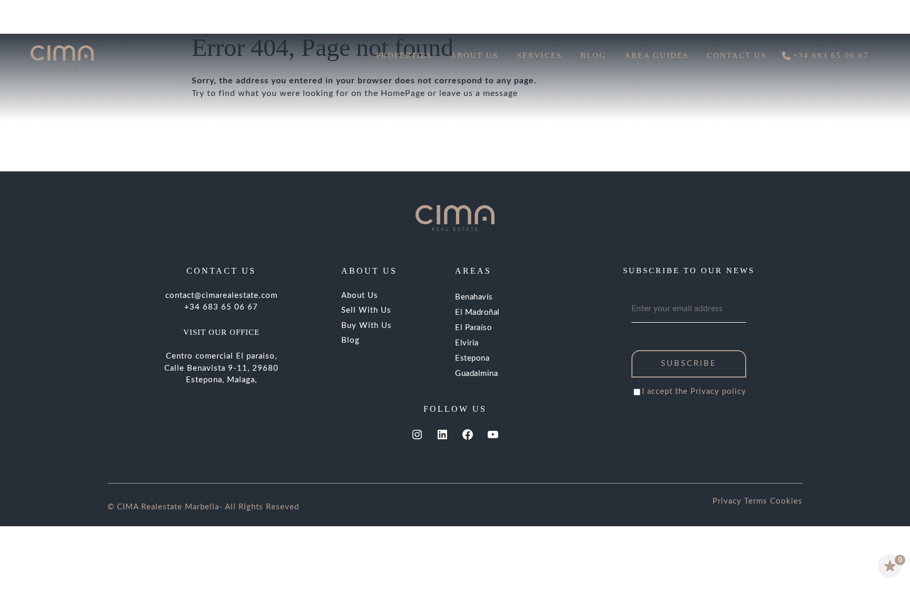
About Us (359, 296)
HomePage (403, 93)
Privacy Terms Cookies (758, 501)
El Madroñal (477, 312)
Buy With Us (366, 326)
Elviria (467, 343)
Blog (350, 340)
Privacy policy (718, 391)
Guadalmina (476, 374)
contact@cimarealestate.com (221, 296)
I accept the (694, 391)
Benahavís (474, 297)
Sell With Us (366, 310)
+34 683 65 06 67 (221, 307)
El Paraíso (473, 328)
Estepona (472, 358)
